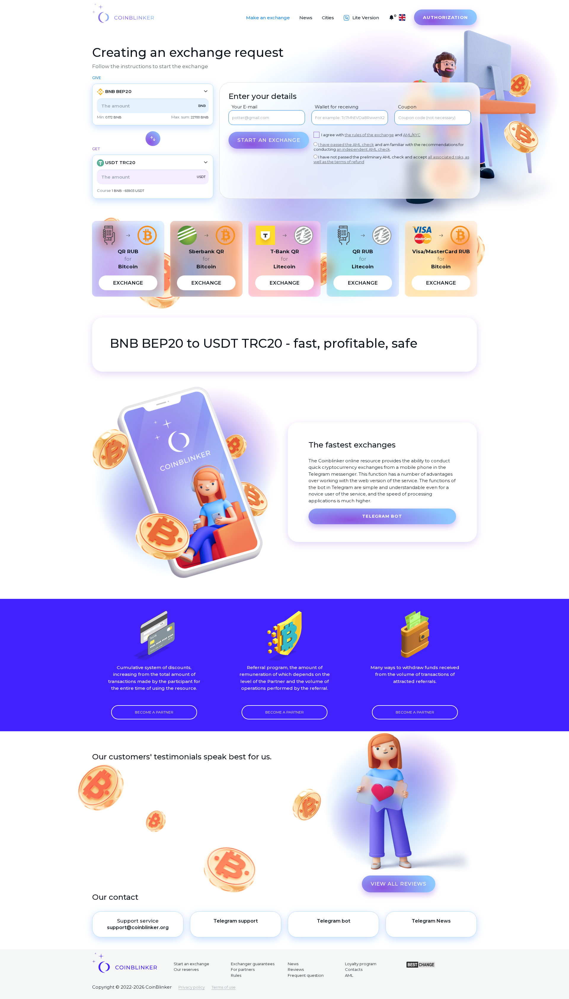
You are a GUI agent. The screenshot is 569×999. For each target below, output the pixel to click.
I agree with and (371, 134)
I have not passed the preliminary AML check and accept (391, 159)
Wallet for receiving (336, 107)
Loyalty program (360, 963)
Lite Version (365, 17)
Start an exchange (268, 140)
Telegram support (235, 921)
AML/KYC (412, 134)
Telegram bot (382, 516)
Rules (236, 975)
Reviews (296, 969)
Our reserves (186, 969)
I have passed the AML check (346, 144)
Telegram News (431, 921)
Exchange (128, 283)
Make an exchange (268, 17)
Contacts (353, 969)
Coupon (407, 107)
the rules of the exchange (369, 134)
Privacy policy (191, 987)
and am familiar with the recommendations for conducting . (389, 147)
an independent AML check (363, 149)
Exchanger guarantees (252, 963)
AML (349, 975)
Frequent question (306, 975)
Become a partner (154, 712)
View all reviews (399, 884)
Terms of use (224, 987)
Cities (328, 17)
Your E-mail (244, 107)
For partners (243, 969)
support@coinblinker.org (138, 927)
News (305, 17)
